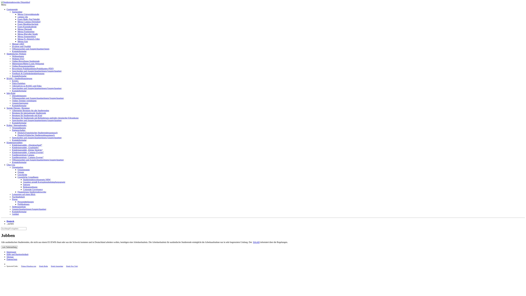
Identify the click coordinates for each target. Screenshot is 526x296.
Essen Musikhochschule (28, 24)
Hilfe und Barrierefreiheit (17, 254)
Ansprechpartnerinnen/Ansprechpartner (29, 209)
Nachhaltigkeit (18, 197)
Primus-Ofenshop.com (28, 266)
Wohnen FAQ (18, 59)
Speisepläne (17, 12)
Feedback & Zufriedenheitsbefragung (28, 73)
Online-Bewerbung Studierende (26, 61)
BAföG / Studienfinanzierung (19, 78)
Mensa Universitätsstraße (28, 14)
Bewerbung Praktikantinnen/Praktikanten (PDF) (33, 68)
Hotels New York (72, 266)
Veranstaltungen (19, 128)
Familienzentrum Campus (23, 155)
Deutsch (10, 221)
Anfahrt (15, 214)
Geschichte (22, 174)
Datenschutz (12, 259)
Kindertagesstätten (14, 142)
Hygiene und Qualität (21, 46)
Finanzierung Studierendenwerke (32, 192)
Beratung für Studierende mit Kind (27, 115)
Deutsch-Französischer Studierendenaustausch (38, 133)
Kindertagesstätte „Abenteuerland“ (27, 145)
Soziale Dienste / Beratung (18, 108)
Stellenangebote (19, 207)
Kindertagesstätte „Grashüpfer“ (25, 147)
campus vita (23, 17)
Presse (15, 199)
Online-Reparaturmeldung (23, 66)
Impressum (11, 252)
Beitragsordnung (30, 187)
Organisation (17, 167)
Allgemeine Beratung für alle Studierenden (30, 110)
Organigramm (24, 170)
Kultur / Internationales (16, 125)
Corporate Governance (33, 189)
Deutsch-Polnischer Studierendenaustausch (36, 135)
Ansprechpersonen (20, 103)
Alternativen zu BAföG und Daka (27, 86)
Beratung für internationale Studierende (29, 113)
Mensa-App (23, 41)
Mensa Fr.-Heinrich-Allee (29, 39)
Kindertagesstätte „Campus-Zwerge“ (28, 152)
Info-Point (11, 93)
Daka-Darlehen (18, 83)
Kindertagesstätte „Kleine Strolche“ (27, 150)
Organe (21, 172)
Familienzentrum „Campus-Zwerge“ (28, 157)
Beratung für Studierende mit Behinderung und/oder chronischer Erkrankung (45, 118)
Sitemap (10, 257)
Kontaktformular (19, 51)
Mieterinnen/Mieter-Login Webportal (28, 63)
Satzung (26, 184)
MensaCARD (18, 44)
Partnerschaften (18, 130)
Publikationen (23, 204)
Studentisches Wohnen (16, 54)
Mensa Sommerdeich (27, 36)
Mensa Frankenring (26, 31)
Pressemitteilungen (26, 202)
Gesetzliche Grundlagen (28, 177)
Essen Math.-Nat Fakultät (29, 19)
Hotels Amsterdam (57, 266)
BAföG (15, 81)
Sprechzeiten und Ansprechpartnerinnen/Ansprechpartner (37, 71)
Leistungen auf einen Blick (23, 194)
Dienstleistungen (19, 96)
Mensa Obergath (25, 29)
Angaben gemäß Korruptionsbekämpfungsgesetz (44, 182)
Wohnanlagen (18, 56)
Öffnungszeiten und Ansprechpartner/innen (30, 49)
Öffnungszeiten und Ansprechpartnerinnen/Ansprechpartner (38, 98)
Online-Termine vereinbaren (24, 100)
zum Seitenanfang (9, 247)
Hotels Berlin (43, 266)
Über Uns (11, 165)
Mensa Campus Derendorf (29, 22)
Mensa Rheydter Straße (28, 34)
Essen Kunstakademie (27, 26)
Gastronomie (12, 9)
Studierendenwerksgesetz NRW (37, 179)
